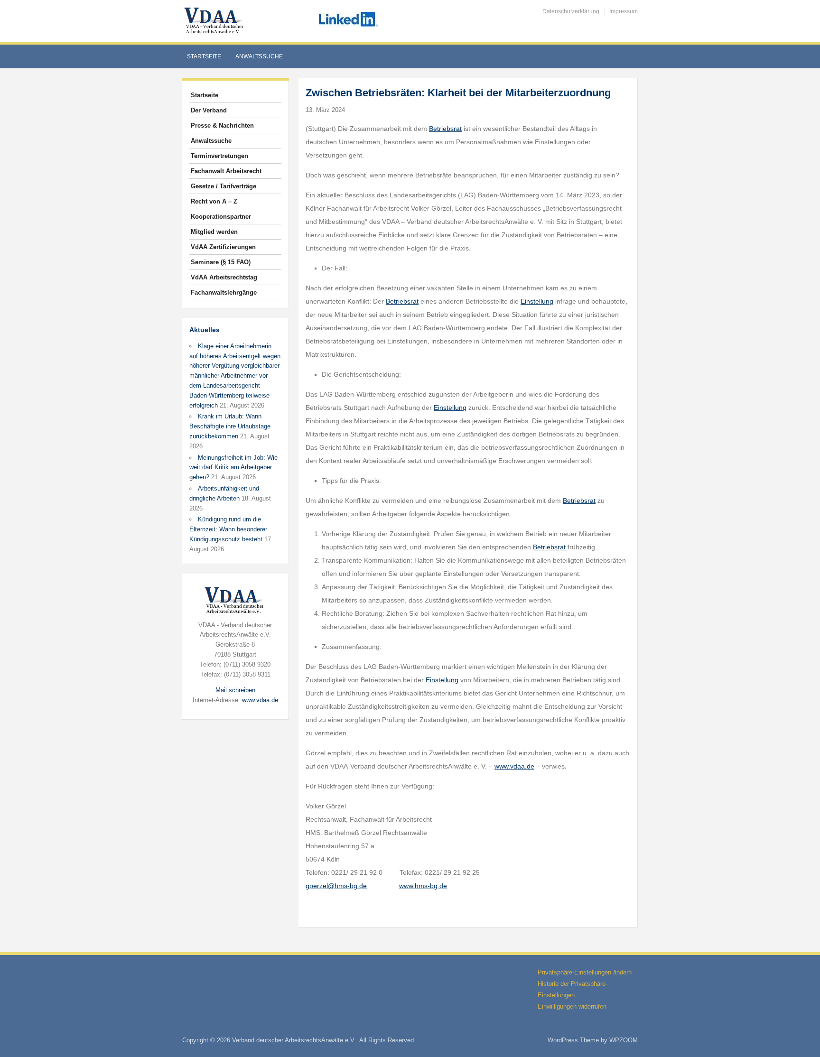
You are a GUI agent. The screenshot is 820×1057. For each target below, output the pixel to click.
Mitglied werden (214, 231)
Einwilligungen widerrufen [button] (572, 1006)
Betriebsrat (445, 128)
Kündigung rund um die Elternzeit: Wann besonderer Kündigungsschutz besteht (228, 529)
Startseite (204, 56)
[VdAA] (215, 20)
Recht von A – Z (214, 201)
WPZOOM (623, 1040)
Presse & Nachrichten (222, 125)
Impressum (623, 11)
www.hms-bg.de (423, 886)
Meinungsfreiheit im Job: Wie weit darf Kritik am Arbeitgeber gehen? (233, 467)
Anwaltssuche (259, 56)
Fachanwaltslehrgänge (224, 292)
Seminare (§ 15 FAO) (221, 262)
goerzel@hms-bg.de (336, 886)
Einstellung (537, 301)
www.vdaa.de (260, 700)
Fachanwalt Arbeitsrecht (226, 171)
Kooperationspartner (221, 216)
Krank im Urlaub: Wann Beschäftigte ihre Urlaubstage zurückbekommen (229, 426)
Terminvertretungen (219, 155)
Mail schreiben (235, 690)
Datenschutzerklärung (570, 11)
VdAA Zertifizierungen (223, 246)
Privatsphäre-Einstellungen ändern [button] (585, 972)
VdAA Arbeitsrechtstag (224, 277)
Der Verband (209, 110)
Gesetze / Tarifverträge (223, 186)
